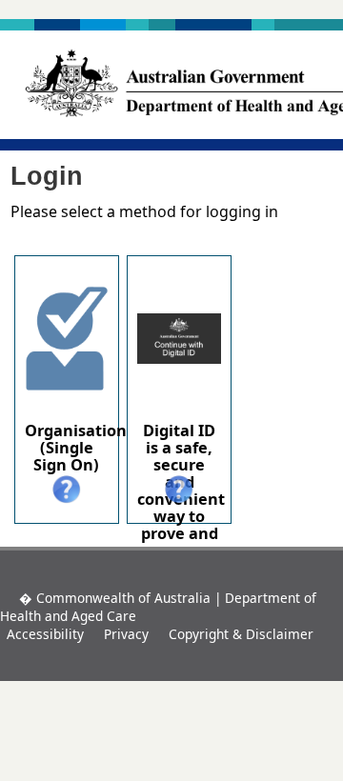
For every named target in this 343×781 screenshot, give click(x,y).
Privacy (126, 634)
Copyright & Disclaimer (241, 634)
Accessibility (45, 634)
